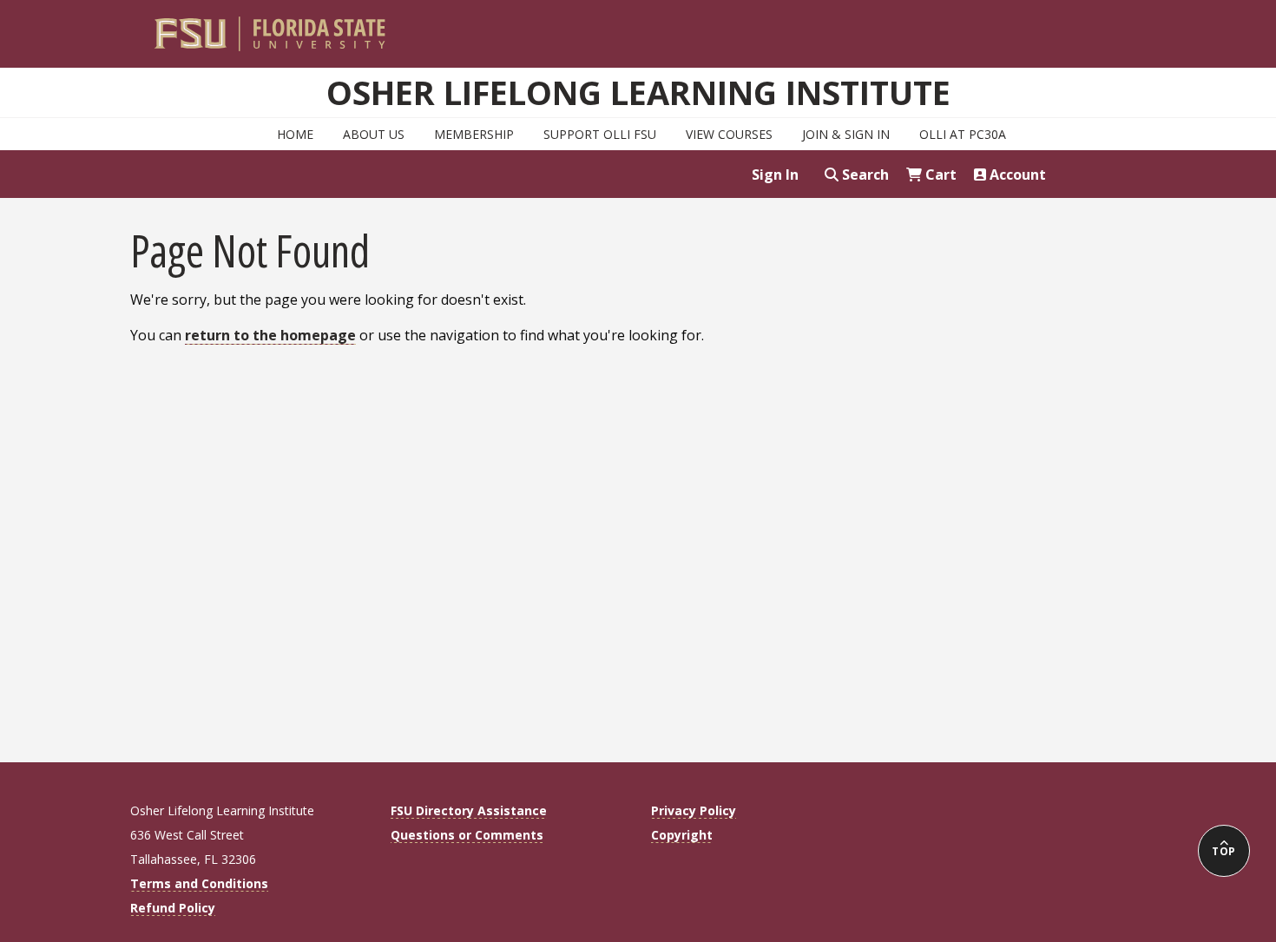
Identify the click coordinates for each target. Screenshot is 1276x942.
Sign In (775, 174)
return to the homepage (270, 335)
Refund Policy (172, 907)
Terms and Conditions (199, 883)
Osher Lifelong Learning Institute (638, 92)
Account (1016, 174)
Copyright (682, 835)
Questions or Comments (467, 835)
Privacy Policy (693, 810)
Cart (939, 174)
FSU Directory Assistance (469, 810)
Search (864, 174)
